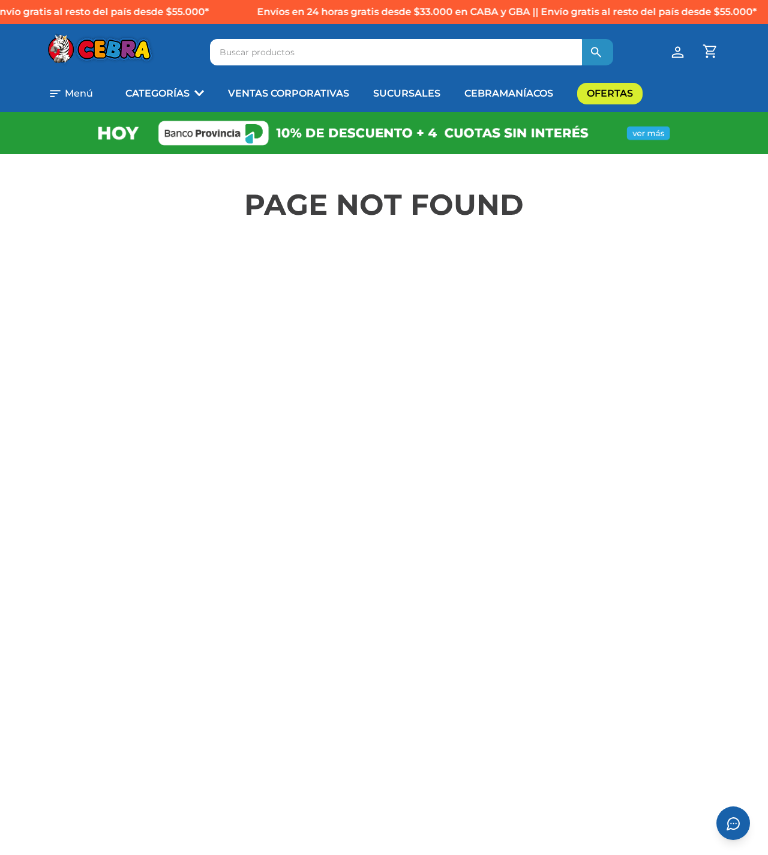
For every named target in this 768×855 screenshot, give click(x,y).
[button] (81, 93)
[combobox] (411, 52)
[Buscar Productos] (596, 52)
